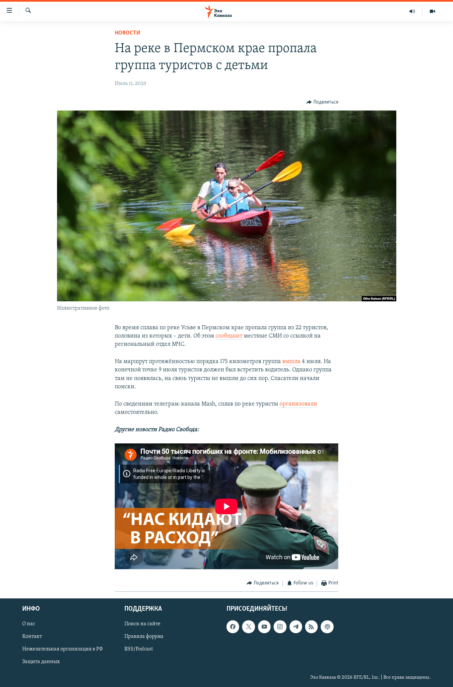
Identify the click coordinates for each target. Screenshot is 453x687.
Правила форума (143, 636)
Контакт (32, 636)
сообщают (229, 336)
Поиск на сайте (142, 624)
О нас (28, 624)
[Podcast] (327, 626)
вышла (291, 362)
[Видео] (432, 11)
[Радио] (412, 11)
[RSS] (311, 626)
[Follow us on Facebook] (233, 626)
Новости (127, 33)
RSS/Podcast (138, 649)
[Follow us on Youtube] (264, 626)
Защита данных (41, 662)
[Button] (322, 102)
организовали (298, 404)
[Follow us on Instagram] (280, 626)
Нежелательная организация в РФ (62, 649)
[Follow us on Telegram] (296, 626)
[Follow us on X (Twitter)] (248, 626)
